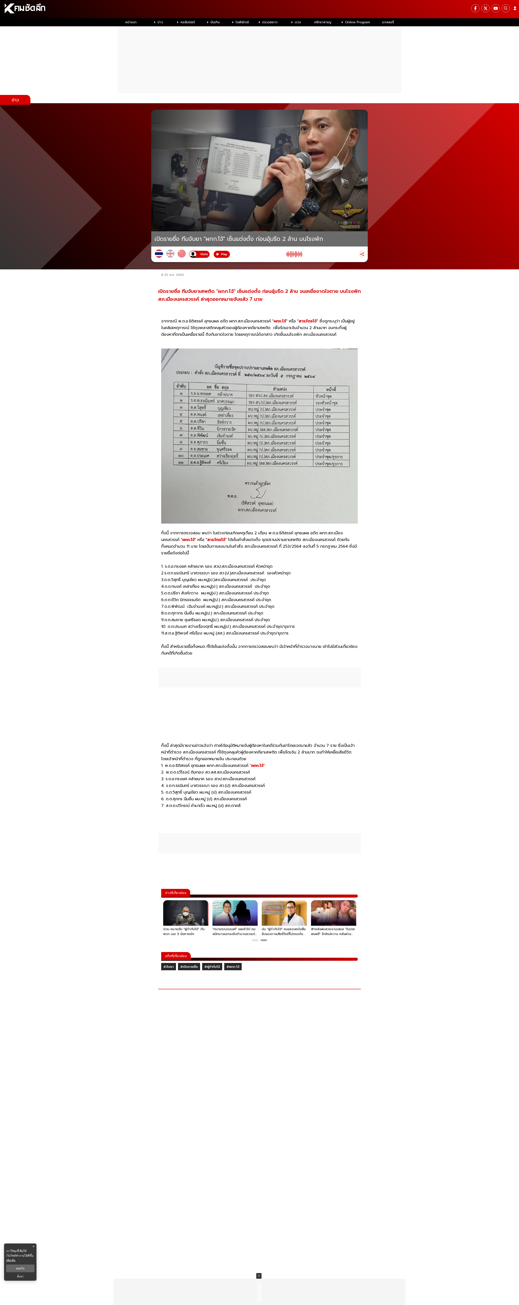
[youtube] (496, 8)
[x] (485, 8)
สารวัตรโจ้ (308, 321)
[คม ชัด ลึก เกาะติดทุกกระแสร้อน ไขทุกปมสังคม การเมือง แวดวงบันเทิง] (259, 9)
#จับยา (168, 966)
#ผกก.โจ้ (232, 966)
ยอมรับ (20, 1268)
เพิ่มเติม (10, 1260)
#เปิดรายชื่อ (189, 966)
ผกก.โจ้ (280, 321)
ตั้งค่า (20, 1276)
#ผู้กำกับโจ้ (212, 966)
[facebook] (475, 8)
